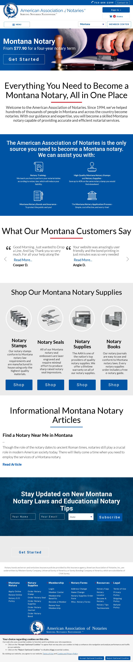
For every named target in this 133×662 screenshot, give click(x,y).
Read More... (23, 260)
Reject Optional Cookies (118, 658)
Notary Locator (101, 593)
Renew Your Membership (55, 606)
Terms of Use (48, 653)
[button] (116, 10)
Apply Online (15, 591)
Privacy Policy (117, 593)
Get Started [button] (24, 59)
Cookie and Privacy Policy (67, 653)
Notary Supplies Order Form (82, 597)
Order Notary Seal (37, 597)
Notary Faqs (103, 589)
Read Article (12, 464)
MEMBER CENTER (119, 24)
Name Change (78, 592)
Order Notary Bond (34, 614)
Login (51, 589)
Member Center (56, 592)
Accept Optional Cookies (91, 658)
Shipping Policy (117, 599)
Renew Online (15, 595)
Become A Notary (101, 599)
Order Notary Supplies (34, 602)
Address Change (79, 589)
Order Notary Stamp (34, 592)
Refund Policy (116, 606)
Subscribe (110, 517)
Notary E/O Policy (14, 599)
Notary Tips (103, 604)
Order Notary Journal (34, 608)
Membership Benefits (55, 597)
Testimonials (103, 608)
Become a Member (57, 602)
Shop (19, 384)
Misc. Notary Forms (80, 602)
